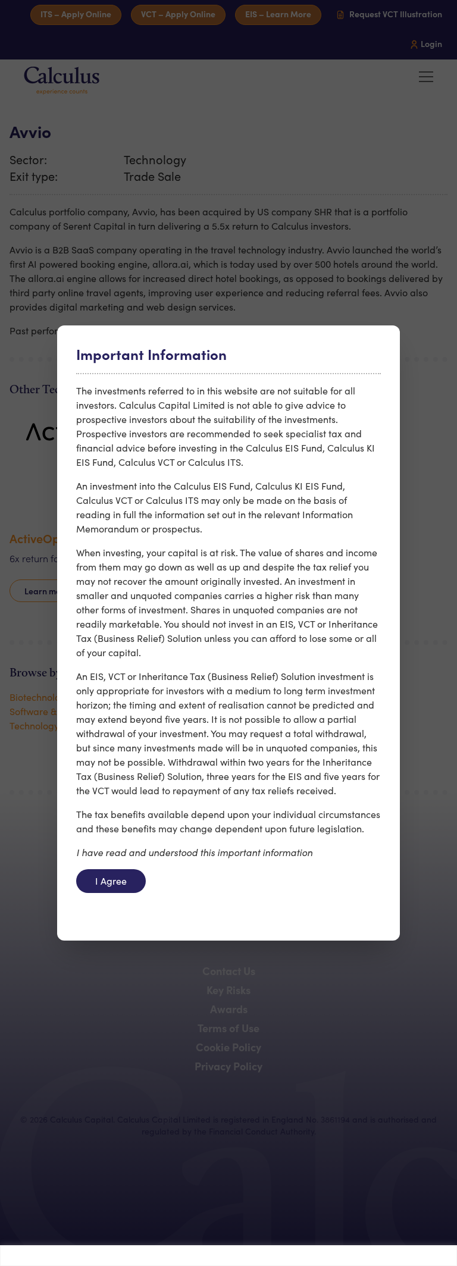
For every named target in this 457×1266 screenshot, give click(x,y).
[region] (228, 1255)
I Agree (111, 881)
